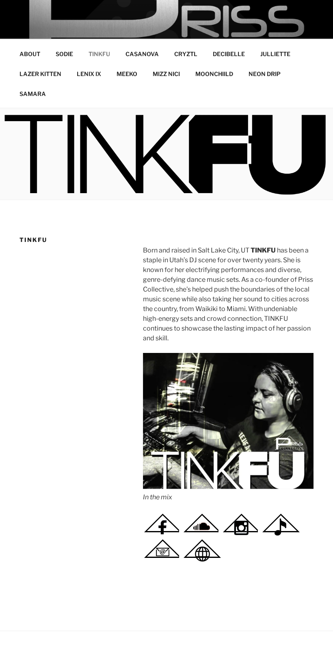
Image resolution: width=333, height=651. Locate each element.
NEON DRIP (265, 73)
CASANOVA (142, 53)
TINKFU (99, 53)
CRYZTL (185, 53)
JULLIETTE (275, 53)
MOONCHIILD (214, 73)
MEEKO (127, 73)
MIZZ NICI (166, 73)
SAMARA (32, 93)
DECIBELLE (229, 53)
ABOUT (29, 53)
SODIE (64, 53)
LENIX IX (89, 73)
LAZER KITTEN (40, 73)
